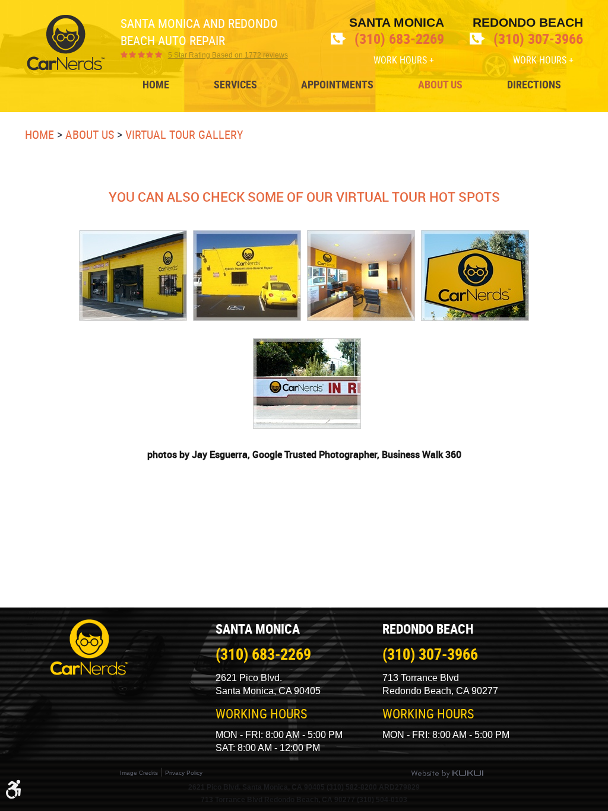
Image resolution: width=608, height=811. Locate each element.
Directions (534, 84)
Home (155, 84)
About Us (440, 84)
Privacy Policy (183, 772)
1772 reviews (228, 55)
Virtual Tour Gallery (184, 134)
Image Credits (139, 772)
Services (235, 84)
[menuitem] (155, 84)
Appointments (337, 84)
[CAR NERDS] (65, 43)
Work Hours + (403, 59)
